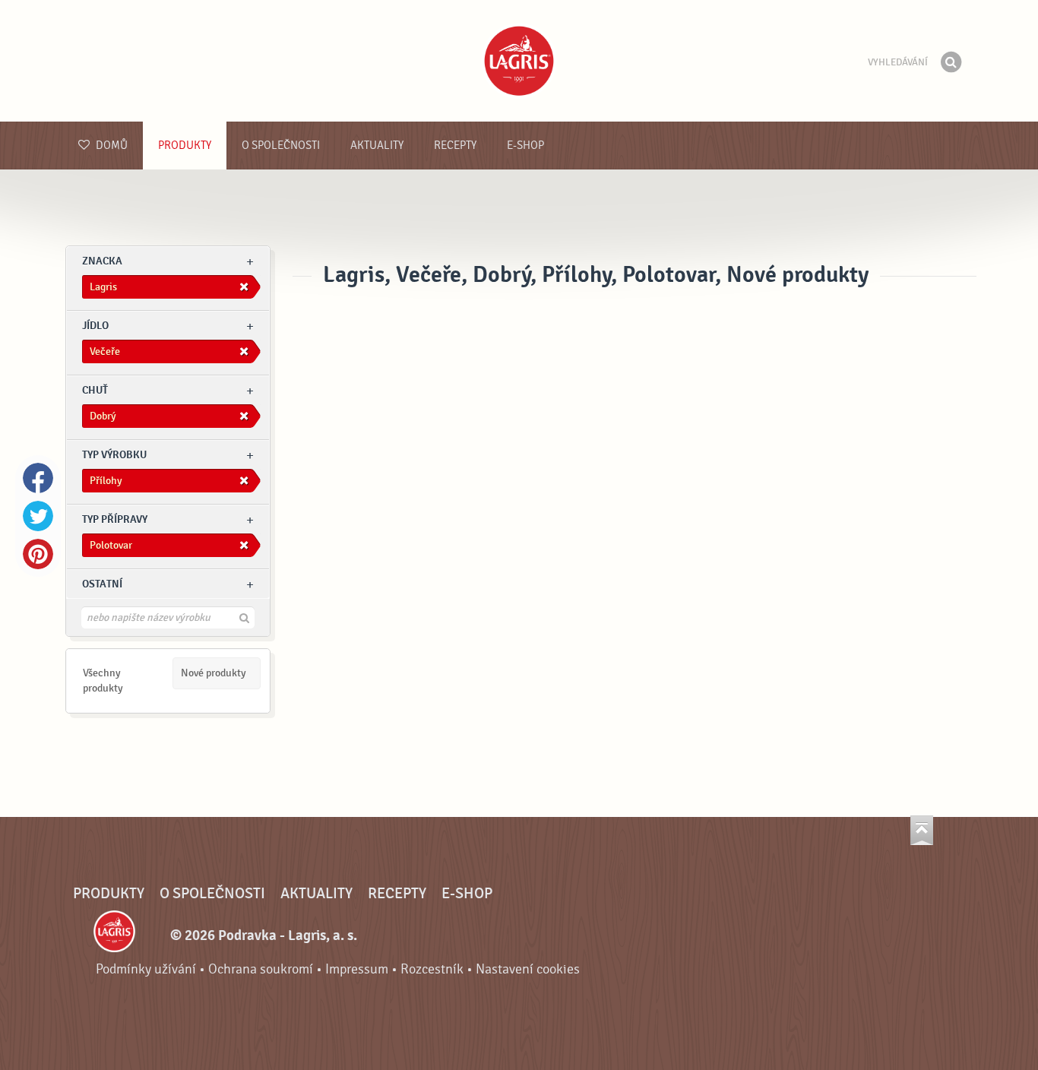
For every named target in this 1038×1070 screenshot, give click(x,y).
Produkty (184, 145)
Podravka (519, 61)
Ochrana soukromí (260, 969)
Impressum (356, 969)
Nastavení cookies (528, 969)
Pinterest (38, 554)
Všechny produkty (103, 680)
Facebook (38, 478)
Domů (110, 145)
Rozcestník (432, 969)
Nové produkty (213, 672)
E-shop (525, 145)
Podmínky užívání (146, 969)
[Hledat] (950, 62)
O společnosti (281, 145)
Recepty (455, 145)
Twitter (38, 516)
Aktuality (376, 145)
